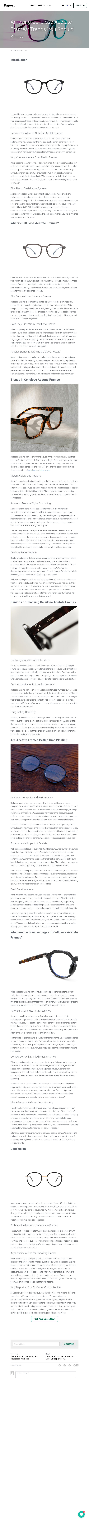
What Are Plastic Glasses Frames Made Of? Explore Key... (60, 1357)
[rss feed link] (77, 1365)
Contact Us (80, 5)
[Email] (74, 1365)
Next (47, 1354)
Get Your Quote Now (44, 1319)
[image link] (8, 5)
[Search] (63, 5)
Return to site (16, 1365)
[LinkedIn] (69, 1365)
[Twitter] (64, 1365)
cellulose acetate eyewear (39, 470)
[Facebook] (60, 1365)
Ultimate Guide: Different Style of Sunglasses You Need (24, 1357)
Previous (15, 1354)
